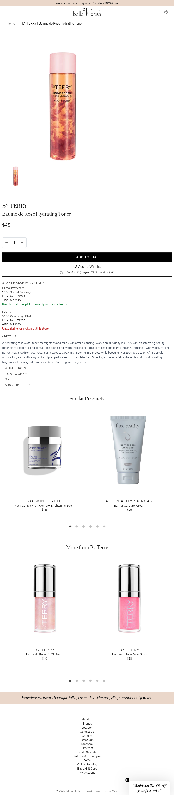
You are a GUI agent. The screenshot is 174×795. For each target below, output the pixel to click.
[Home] (87, 12)
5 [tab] (97, 526)
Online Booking (87, 764)
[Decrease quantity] (6, 242)
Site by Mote (111, 791)
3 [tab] (83, 526)
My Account (87, 772)
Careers (87, 736)
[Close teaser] (127, 780)
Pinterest (87, 748)
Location (87, 727)
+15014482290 (11, 300)
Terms (86, 791)
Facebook (87, 744)
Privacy (97, 791)
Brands (87, 723)
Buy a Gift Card (87, 768)
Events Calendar (87, 752)
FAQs (87, 760)
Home (11, 23)
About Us (87, 719)
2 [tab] (77, 526)
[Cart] (166, 12)
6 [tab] (104, 526)
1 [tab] (70, 526)
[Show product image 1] (16, 174)
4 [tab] (90, 526)
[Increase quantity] (22, 242)
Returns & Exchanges (87, 756)
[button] (8, 12)
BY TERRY (14, 205)
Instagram (87, 740)
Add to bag (87, 257)
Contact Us (87, 731)
